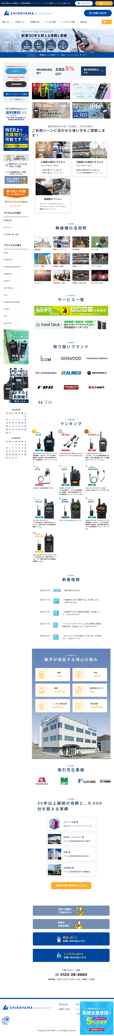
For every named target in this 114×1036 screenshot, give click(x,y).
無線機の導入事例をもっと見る (71, 885)
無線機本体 (8, 220)
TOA (5, 316)
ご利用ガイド (19, 22)
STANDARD (8, 260)
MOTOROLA (8, 288)
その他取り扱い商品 (11, 234)
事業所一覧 (63, 1009)
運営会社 (83, 22)
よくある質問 (51, 22)
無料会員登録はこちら (93, 71)
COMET (7, 309)
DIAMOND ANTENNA (12, 302)
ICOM (6, 253)
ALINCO (7, 281)
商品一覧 (5, 22)
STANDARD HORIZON (12, 267)
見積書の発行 (35, 22)
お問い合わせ (100, 13)
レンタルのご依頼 (68, 22)
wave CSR (7, 323)
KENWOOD (8, 274)
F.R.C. (6, 295)
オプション (8, 227)
